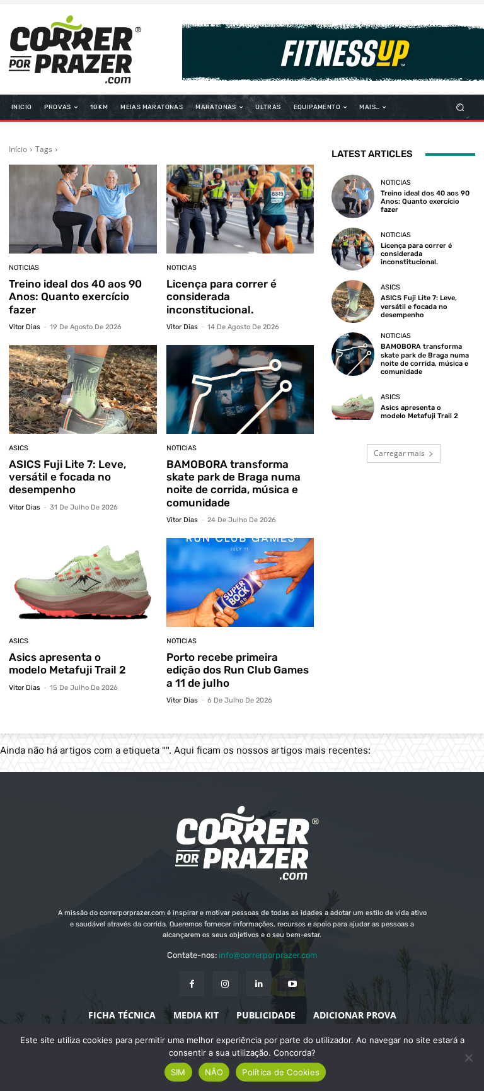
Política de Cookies (281, 1072)
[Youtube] (292, 983)
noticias (24, 267)
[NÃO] (468, 1057)
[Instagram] (225, 983)
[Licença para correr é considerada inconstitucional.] (240, 209)
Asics (18, 448)
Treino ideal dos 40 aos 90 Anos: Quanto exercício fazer (75, 296)
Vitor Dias (24, 327)
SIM (178, 1072)
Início (18, 149)
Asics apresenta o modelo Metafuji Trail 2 (67, 663)
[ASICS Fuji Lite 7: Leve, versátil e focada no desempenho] (83, 389)
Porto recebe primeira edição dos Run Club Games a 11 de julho (237, 670)
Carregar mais (399, 453)
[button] (460, 107)
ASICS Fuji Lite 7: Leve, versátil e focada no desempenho (67, 477)
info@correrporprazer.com (268, 955)
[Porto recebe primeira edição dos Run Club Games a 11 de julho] (240, 582)
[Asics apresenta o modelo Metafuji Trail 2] (83, 582)
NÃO (214, 1072)
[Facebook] (192, 983)
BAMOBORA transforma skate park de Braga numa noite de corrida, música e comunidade (233, 483)
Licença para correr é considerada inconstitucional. (221, 296)
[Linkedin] (258, 983)
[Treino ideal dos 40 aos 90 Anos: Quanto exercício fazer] (83, 209)
